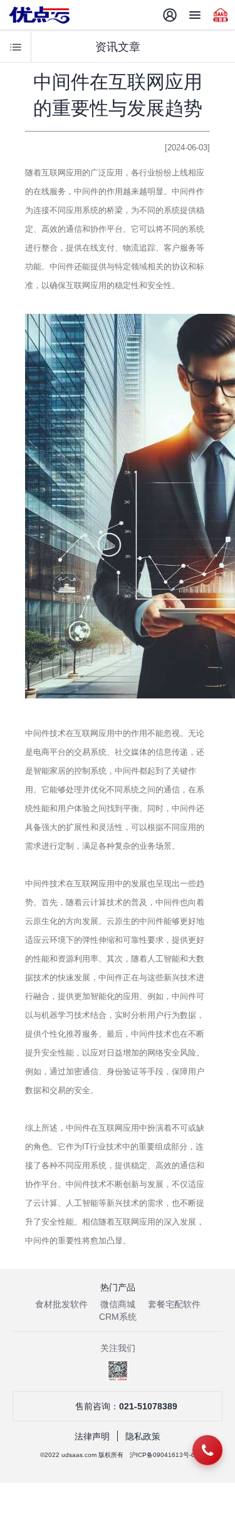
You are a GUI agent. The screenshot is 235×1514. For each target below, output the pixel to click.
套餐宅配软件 (174, 1304)
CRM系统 (118, 1317)
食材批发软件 (61, 1304)
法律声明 (92, 1436)
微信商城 (117, 1304)
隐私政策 (142, 1436)
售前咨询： (126, 1406)
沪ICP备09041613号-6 (162, 1454)
